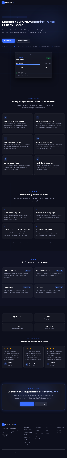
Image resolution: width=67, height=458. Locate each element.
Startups (37, 430)
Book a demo (7, 40)
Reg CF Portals (39, 433)
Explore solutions (23, 40)
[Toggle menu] (63, 2)
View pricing (41, 404)
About (47, 433)
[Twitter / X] (7, 435)
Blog (47, 427)
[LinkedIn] (3, 435)
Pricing (47, 436)
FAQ (47, 430)
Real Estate (38, 427)
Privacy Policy (60, 427)
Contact (48, 439)
